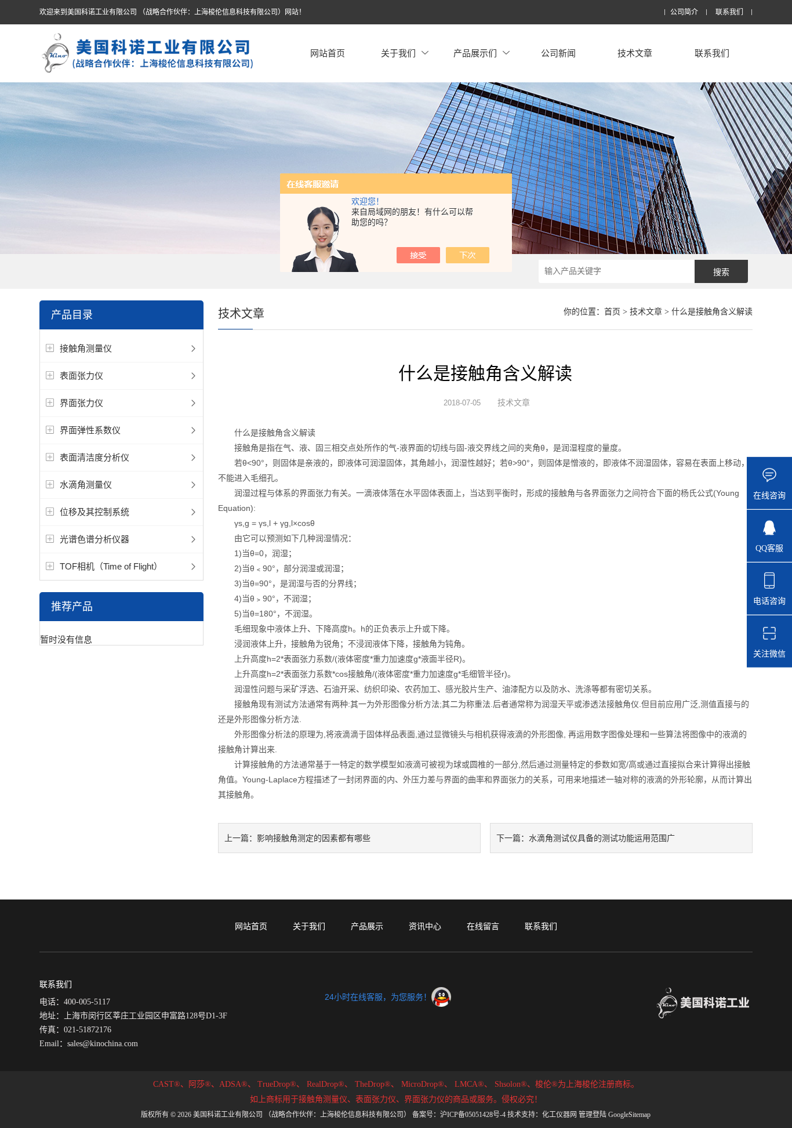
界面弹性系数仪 (90, 430)
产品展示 (367, 926)
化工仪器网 (559, 1115)
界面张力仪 (81, 403)
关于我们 (398, 53)
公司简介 (684, 12)
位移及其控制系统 (94, 512)
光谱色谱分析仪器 (94, 539)
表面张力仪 (81, 375)
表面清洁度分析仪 (94, 457)
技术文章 (634, 53)
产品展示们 (475, 53)
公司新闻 (558, 53)
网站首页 (327, 53)
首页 (612, 311)
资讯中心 (425, 926)
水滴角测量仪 (86, 484)
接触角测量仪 (86, 348)
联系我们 (729, 12)
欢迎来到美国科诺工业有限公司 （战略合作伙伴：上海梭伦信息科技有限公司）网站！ (172, 12)
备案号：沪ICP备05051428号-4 (459, 1115)
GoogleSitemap (629, 1115)
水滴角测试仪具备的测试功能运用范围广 (602, 838)
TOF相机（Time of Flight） (111, 566)
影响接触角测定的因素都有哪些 (313, 838)
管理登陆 (592, 1115)
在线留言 (483, 926)
